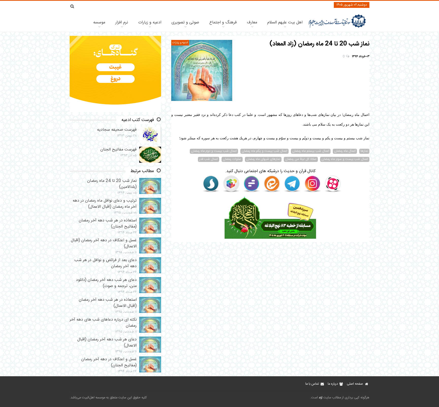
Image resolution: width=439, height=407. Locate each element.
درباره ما (333, 384)
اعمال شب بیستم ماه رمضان (310, 151)
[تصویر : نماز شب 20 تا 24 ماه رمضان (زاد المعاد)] (201, 70)
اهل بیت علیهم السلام (285, 22)
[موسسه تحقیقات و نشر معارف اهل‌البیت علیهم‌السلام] (337, 27)
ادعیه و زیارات (149, 22)
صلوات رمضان (232, 159)
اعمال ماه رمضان (345, 151)
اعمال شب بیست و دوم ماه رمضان (214, 151)
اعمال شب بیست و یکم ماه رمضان (264, 151)
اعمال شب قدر (208, 159)
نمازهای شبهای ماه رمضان (263, 159)
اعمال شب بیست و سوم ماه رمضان (344, 159)
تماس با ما (312, 384)
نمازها (364, 151)
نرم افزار (121, 22)
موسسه (99, 22)
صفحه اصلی (355, 384)
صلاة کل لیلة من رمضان (301, 159)
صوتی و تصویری (185, 22)
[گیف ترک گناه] (115, 111)
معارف (252, 22)
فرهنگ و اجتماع (223, 22)
